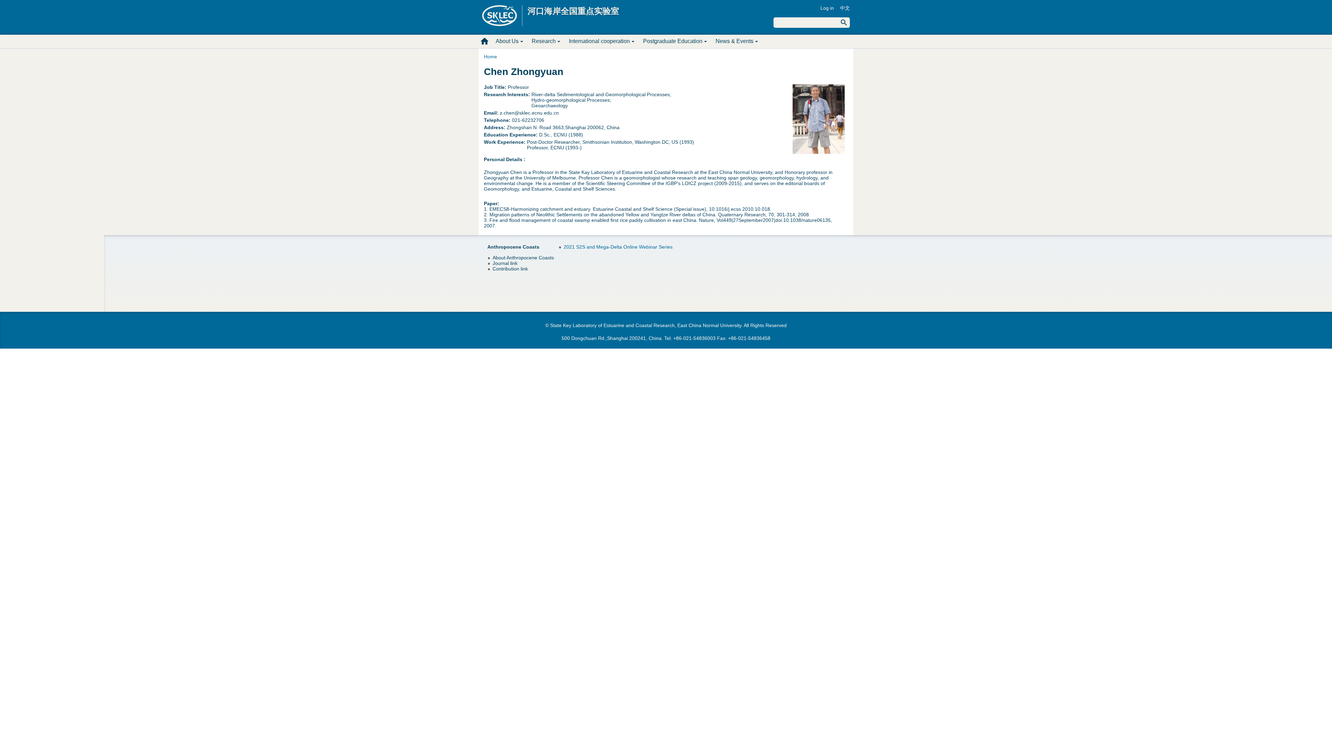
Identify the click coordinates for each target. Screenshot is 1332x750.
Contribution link (510, 269)
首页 (484, 41)
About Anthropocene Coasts (523, 257)
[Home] (502, 15)
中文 (845, 8)
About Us (507, 41)
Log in (827, 8)
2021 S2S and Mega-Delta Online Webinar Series (618, 247)
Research (544, 41)
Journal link (505, 263)
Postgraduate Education (672, 41)
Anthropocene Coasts (513, 247)
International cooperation (599, 41)
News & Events (734, 41)
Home (490, 56)
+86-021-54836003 (694, 338)
